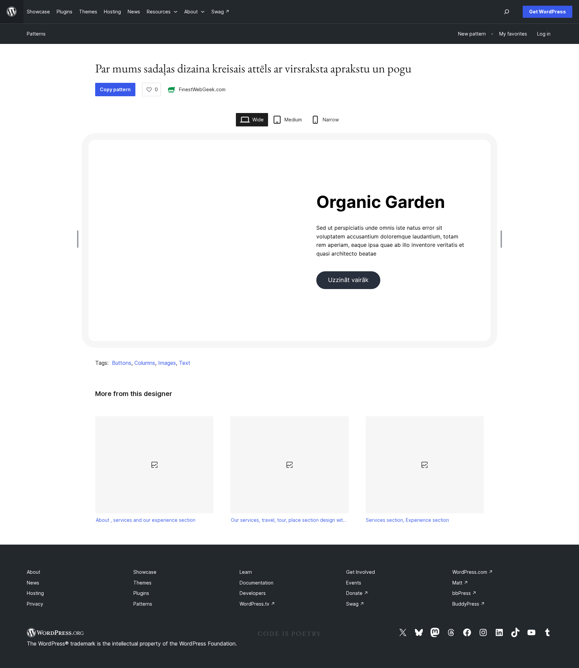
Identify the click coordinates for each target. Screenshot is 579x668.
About (33, 572)
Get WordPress (547, 11)
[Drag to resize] (79, 239)
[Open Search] (506, 11)
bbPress (464, 593)
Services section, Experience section (407, 520)
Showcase (144, 572)
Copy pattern (115, 89)
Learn (246, 572)
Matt (460, 583)
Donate (357, 593)
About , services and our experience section (145, 520)
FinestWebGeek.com (202, 89)
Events (353, 583)
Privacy (35, 604)
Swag (355, 604)
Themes (142, 583)
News (33, 583)
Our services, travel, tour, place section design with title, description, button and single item (289, 520)
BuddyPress (468, 604)
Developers (253, 593)
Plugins (141, 593)
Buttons (121, 362)
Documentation (256, 583)
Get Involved (360, 572)
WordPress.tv (257, 604)
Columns (144, 362)
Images (167, 362)
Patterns (36, 34)
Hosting (35, 593)
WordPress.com (472, 572)
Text (184, 362)
